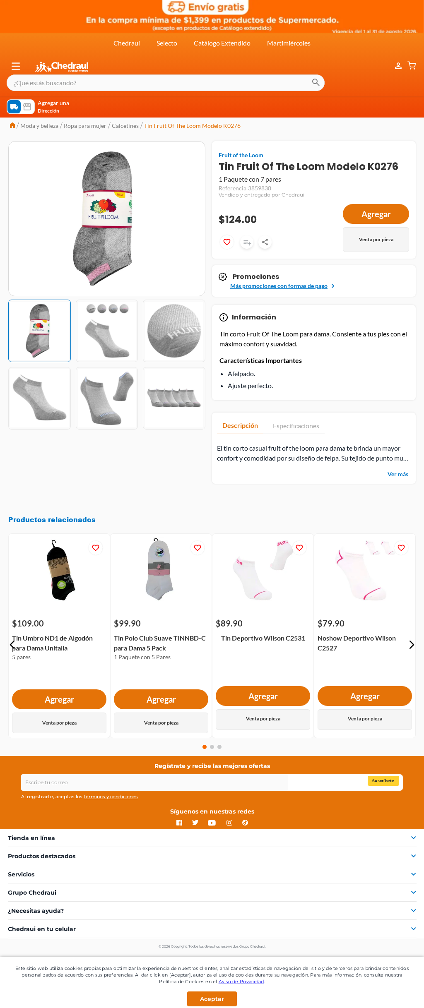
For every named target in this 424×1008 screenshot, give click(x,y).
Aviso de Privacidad (241, 981)
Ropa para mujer (85, 125)
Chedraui (126, 43)
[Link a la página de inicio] (12, 126)
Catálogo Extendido (222, 43)
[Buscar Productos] (316, 83)
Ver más (398, 474)
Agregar (376, 214)
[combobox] (166, 82)
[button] (16, 66)
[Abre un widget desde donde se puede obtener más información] (390, 993)
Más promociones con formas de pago (279, 285)
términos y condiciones (111, 796)
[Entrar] (394, 66)
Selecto (167, 43)
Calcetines (125, 125)
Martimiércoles (289, 43)
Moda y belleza (39, 125)
